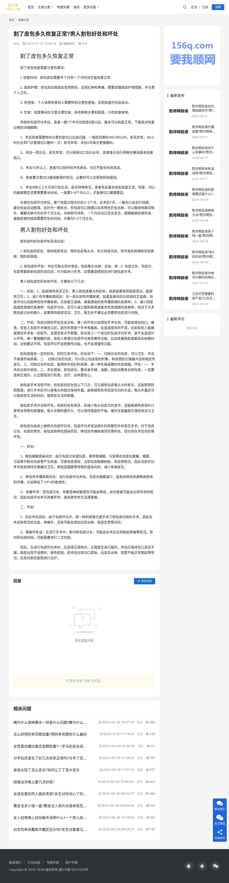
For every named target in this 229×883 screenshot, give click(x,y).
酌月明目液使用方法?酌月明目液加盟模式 (204, 214)
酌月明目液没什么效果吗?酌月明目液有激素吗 (204, 152)
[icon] (188, 866)
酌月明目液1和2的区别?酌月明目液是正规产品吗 (204, 256)
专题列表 (63, 7)
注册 (205, 7)
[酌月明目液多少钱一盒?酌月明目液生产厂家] (179, 236)
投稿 (218, 7)
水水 (16, 43)
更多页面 (89, 7)
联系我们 (15, 862)
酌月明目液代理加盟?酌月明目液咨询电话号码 (204, 131)
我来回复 (146, 581)
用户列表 (71, 862)
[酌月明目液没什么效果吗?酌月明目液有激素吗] (179, 153)
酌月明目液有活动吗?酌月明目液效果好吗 (204, 173)
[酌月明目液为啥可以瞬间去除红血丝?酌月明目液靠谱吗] (179, 278)
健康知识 (69, 43)
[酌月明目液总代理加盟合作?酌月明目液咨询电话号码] (179, 111)
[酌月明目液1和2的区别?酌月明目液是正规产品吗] (179, 257)
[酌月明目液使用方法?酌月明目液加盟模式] (179, 215)
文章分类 (44, 7)
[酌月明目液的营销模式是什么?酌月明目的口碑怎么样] (179, 194)
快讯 (76, 7)
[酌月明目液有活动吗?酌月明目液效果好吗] (179, 173)
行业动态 (34, 862)
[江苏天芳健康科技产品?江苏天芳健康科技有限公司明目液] (179, 299)
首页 (31, 7)
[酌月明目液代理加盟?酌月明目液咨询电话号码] (179, 132)
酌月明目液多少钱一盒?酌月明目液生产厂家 (204, 235)
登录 (194, 7)
